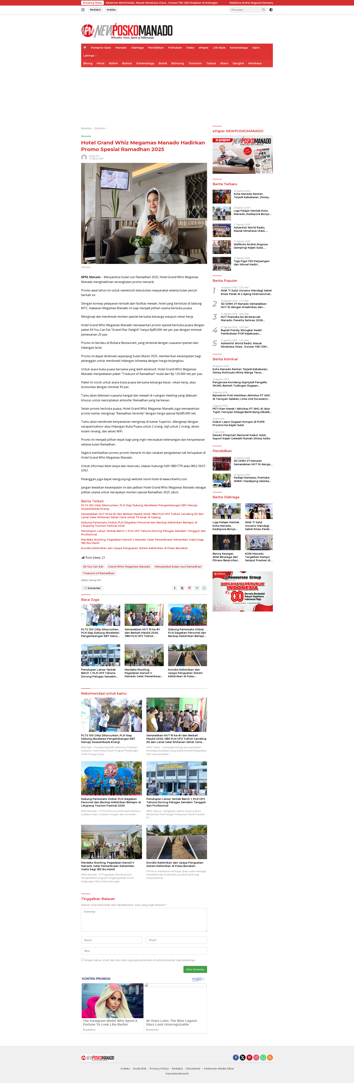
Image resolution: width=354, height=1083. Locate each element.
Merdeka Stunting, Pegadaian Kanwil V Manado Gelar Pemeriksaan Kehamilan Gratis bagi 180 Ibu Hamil (142, 541)
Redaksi (95, 9)
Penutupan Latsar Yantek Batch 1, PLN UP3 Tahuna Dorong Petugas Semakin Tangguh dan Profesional (143, 532)
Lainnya (88, 55)
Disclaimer (193, 1068)
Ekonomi (86, 136)
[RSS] (270, 1058)
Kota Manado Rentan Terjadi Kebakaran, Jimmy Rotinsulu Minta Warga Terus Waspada (251, 195)
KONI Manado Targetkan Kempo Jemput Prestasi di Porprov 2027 (257, 557)
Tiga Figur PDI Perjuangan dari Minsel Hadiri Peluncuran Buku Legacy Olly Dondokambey (252, 262)
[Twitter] (243, 1058)
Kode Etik (139, 1068)
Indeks (111, 9)
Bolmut (127, 63)
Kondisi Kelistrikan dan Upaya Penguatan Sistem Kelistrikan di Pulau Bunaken (134, 548)
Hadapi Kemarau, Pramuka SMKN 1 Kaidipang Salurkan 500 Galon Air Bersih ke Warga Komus (252, 479)
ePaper (204, 47)
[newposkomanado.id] (127, 30)
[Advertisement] (177, 95)
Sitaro (224, 63)
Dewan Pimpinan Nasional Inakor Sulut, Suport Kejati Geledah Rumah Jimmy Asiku (241, 436)
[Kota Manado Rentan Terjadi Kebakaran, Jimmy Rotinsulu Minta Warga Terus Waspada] (222, 197)
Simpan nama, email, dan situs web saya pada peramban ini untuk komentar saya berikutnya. (139, 960)
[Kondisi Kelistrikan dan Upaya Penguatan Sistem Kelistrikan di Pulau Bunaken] (187, 655)
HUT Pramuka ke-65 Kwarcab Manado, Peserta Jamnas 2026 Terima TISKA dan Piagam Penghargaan (242, 318)
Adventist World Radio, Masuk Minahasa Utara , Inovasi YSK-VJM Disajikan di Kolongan (253, 229)
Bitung (87, 63)
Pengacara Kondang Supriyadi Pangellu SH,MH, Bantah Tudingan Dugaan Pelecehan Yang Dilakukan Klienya (240, 384)
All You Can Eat (93, 566)
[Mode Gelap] (271, 10)
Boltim (113, 63)
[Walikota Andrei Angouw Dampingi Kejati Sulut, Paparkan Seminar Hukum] (222, 247)
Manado (121, 47)
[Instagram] (256, 1058)
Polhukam (175, 47)
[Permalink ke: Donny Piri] (84, 157)
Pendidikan (156, 47)
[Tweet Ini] (182, 588)
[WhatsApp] (263, 1058)
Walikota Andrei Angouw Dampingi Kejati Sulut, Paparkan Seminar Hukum (192, 2)
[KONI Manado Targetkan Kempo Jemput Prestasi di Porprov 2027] (259, 542)
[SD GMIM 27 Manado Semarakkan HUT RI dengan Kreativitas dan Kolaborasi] (222, 464)
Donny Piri (94, 156)
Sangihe (238, 63)
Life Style (219, 47)
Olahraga (137, 47)
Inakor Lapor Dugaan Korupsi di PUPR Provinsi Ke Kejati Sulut (239, 423)
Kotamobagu (239, 47)
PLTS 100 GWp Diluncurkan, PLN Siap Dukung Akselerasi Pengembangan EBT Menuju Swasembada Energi (139, 507)
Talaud (211, 63)
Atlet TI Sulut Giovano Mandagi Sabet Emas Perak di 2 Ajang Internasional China (246, 292)
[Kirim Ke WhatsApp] (204, 588)
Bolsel (163, 63)
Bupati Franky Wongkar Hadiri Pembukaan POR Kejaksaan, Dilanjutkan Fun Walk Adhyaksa (242, 332)
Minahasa (255, 63)
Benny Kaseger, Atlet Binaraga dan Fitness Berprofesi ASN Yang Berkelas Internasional (225, 557)
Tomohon (195, 63)
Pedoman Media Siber (219, 1068)
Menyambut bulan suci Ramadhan (178, 566)
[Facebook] (236, 1058)
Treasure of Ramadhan (98, 573)
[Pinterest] (249, 1058)
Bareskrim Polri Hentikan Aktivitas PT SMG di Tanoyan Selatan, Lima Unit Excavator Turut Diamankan (241, 397)
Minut (101, 63)
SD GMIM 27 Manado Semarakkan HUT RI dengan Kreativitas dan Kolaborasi (244, 305)
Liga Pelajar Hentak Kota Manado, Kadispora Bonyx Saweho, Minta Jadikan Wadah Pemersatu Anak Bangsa (251, 212)
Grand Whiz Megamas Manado (129, 566)
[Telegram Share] (197, 588)
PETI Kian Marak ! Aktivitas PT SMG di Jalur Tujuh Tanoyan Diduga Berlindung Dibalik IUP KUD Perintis (241, 410)
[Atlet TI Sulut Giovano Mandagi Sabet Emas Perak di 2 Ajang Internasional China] (259, 511)
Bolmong (177, 63)
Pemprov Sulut (101, 47)
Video (190, 47)
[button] (263, 10)
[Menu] (83, 10)
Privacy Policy (159, 1068)
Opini (256, 47)
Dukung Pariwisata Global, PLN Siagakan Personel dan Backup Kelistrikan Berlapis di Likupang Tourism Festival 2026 (139, 524)
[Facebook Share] (175, 588)
